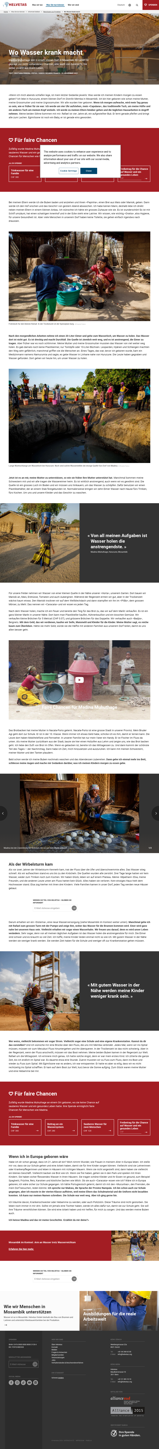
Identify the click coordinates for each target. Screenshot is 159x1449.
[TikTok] (23, 1383)
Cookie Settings (68, 171)
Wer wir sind (73, 4)
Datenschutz (69, 1440)
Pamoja (89, 1440)
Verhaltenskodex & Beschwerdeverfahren (67, 1362)
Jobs (53, 1360)
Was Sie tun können (55, 4)
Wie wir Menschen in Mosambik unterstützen (27, 1309)
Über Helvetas (57, 1344)
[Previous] (26, 813)
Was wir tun (37, 4)
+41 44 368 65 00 (124, 1351)
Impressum (80, 1440)
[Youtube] (29, 1383)
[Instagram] (17, 1383)
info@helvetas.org (125, 1354)
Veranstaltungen (58, 1357)
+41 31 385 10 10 (124, 1379)
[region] (80, 161)
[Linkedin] (35, 1383)
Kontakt (55, 1347)
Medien (54, 1349)
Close (89, 171)
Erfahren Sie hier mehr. (21, 1249)
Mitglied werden (58, 1355)
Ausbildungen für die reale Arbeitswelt (109, 1316)
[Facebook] (11, 1383)
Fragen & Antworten (59, 1352)
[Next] (133, 813)
